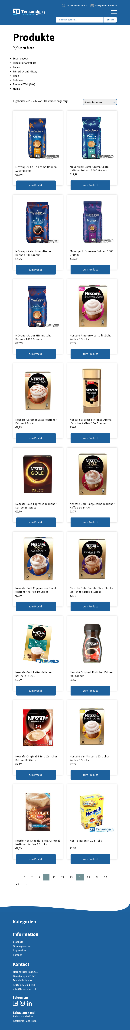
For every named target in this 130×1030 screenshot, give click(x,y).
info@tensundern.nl (106, 5)
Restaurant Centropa (24, 1020)
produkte (18, 941)
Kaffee (16, 67)
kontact (17, 954)
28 (17, 883)
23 (71, 877)
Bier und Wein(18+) (24, 84)
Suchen (110, 20)
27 (105, 877)
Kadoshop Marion (23, 1016)
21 (54, 877)
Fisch (16, 75)
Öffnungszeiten (21, 946)
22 (62, 877)
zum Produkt (36, 185)
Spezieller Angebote (24, 62)
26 (97, 877)
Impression (19, 950)
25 (88, 877)
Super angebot (21, 58)
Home (16, 88)
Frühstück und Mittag (25, 71)
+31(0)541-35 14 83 (77, 5)
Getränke (18, 80)
